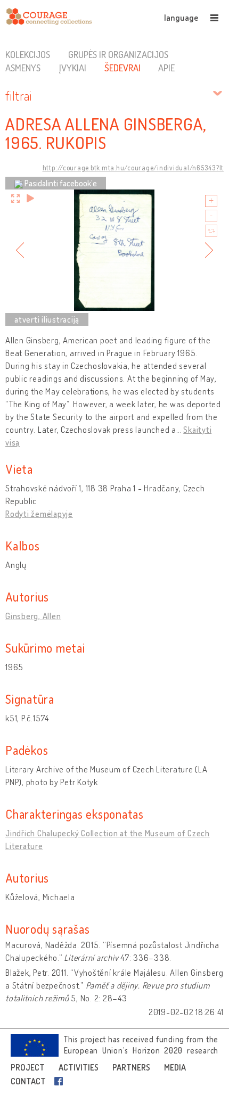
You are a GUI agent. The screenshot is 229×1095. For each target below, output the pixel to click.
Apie (166, 67)
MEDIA (175, 1067)
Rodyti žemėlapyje (39, 513)
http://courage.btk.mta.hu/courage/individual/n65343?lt (133, 167)
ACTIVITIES (79, 1067)
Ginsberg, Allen (33, 616)
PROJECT (28, 1067)
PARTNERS (131, 1067)
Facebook (60, 1081)
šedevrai (122, 67)
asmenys (22, 67)
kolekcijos (27, 54)
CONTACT (28, 1081)
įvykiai (72, 67)
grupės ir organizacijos (118, 54)
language (181, 17)
